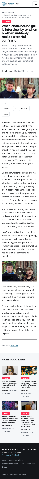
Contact (4, 467)
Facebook (7, 108)
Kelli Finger (8, 71)
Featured (11, 12)
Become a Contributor (10, 464)
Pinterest (24, 108)
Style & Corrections (28, 464)
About (4, 460)
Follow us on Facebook (10, 455)
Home (4, 12)
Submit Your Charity (16, 460)
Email (6, 114)
